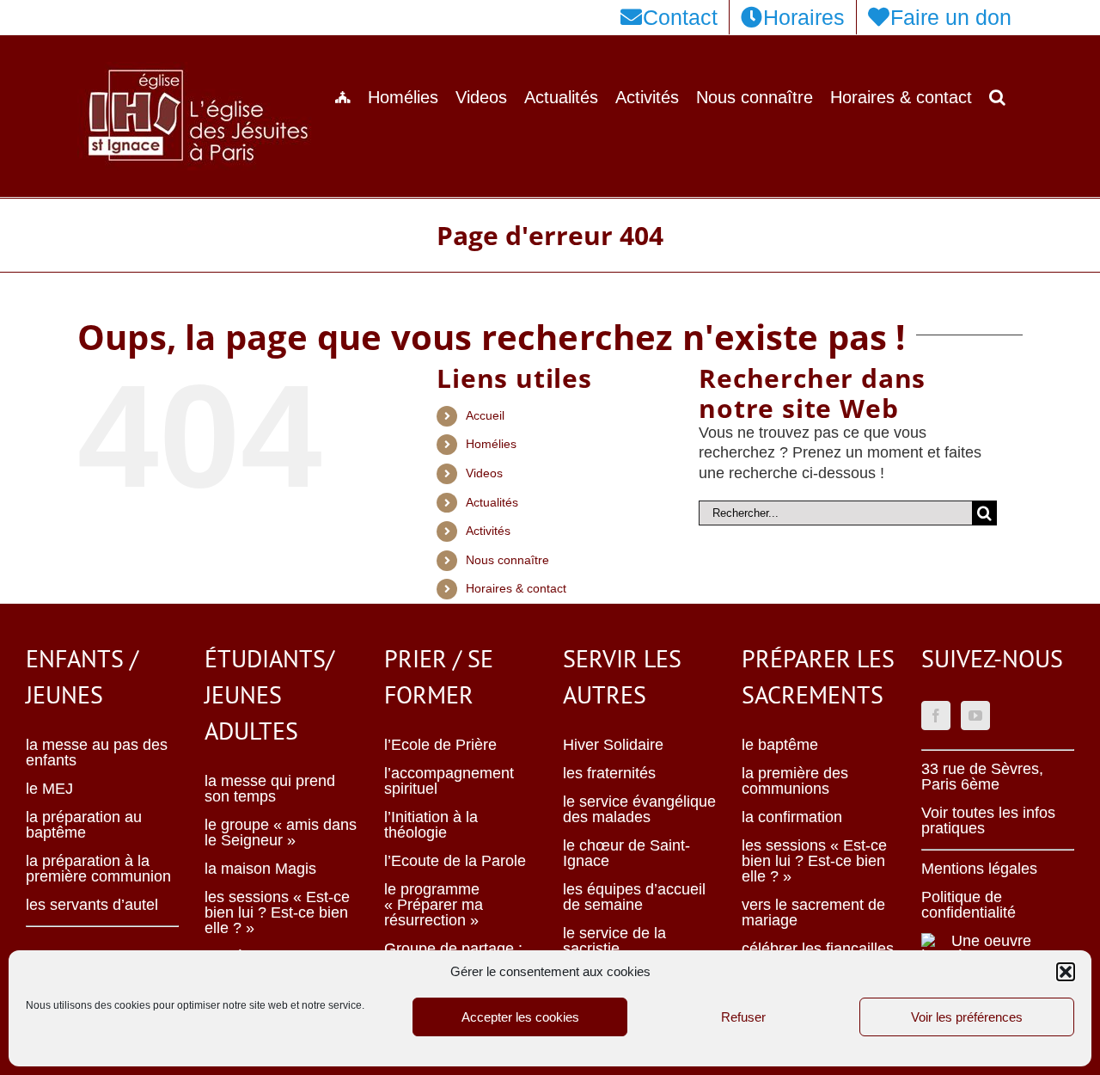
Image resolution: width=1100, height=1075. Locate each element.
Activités (488, 531)
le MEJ (49, 788)
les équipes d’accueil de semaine (634, 897)
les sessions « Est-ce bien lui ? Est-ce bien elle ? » (277, 912)
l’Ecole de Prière (440, 744)
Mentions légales (979, 868)
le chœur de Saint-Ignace (626, 853)
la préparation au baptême (84, 824)
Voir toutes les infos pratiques (988, 820)
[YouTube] (975, 715)
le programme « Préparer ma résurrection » (433, 905)
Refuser (743, 1017)
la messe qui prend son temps (270, 788)
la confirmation (792, 817)
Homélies (491, 444)
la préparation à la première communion (98, 868)
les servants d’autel (92, 904)
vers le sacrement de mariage (813, 912)
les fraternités (609, 773)
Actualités (492, 502)
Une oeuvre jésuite (991, 948)
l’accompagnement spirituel (449, 780)
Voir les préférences (967, 1017)
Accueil (485, 415)
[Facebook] (935, 715)
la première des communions (795, 780)
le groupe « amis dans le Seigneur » (281, 832)
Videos (484, 473)
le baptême (780, 744)
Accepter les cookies (520, 1017)
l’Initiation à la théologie (431, 824)
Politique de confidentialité (968, 904)
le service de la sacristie (614, 940)
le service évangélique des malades (639, 809)
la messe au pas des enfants (97, 752)
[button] (1065, 971)
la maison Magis (260, 868)
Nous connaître (507, 560)
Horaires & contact (516, 588)
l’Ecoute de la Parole (455, 861)
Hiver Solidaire (613, 744)
